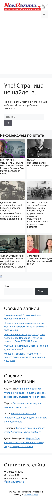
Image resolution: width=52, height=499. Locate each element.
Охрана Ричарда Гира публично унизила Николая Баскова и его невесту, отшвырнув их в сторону (25, 392)
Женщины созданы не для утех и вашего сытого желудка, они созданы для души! (25, 357)
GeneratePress (31, 494)
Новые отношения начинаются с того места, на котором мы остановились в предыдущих (25, 326)
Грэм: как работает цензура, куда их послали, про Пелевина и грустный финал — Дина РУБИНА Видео (24, 338)
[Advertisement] (26, 48)
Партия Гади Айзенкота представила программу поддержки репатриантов (24, 442)
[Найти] (8, 123)
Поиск (7, 286)
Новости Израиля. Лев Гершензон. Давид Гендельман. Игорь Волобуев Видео (25, 417)
